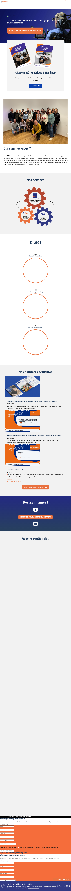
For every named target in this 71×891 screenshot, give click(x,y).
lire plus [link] (9, 479)
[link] (4, 1)
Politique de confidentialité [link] (23, 816)
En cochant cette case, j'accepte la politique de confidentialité (39, 847)
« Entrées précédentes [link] (14, 481)
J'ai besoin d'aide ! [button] (62, 880)
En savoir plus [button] (35, 86)
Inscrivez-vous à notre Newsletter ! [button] (35, 517)
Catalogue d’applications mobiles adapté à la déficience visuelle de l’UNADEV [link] (32, 401)
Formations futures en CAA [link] (16, 470)
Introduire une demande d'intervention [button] (25, 30)
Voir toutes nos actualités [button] (35, 487)
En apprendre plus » (33, 888)
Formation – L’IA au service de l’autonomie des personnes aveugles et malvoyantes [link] (34, 435)
